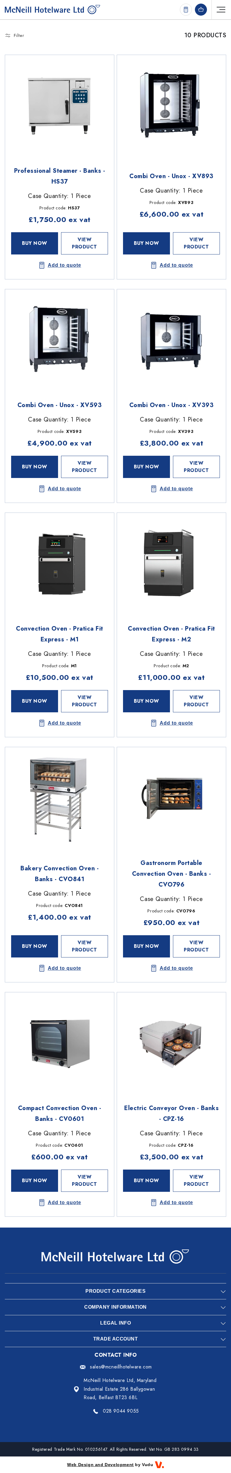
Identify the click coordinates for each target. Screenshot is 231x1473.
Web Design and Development (100, 1464)
